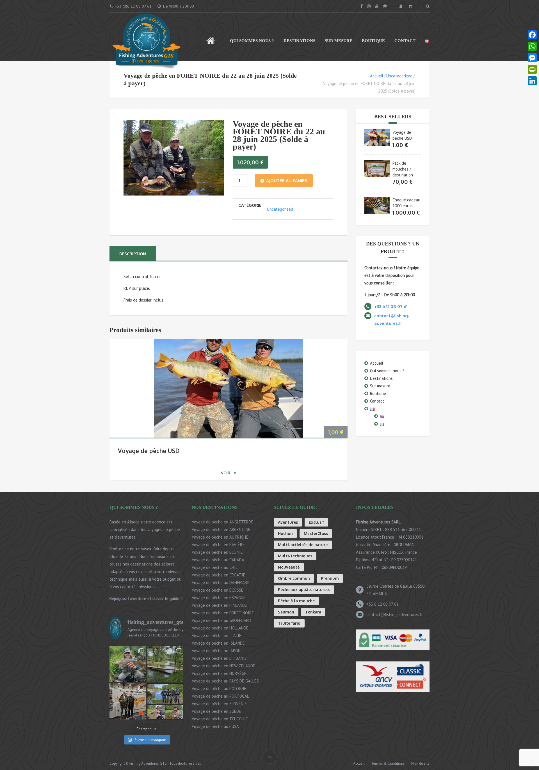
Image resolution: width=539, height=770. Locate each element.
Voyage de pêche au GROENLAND (221, 620)
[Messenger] (532, 58)
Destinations (299, 40)
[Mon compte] (401, 6)
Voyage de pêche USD (149, 450)
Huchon (285, 533)
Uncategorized (399, 76)
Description (132, 253)
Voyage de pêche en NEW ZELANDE (223, 665)
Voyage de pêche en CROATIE (218, 575)
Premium (330, 578)
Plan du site (420, 763)
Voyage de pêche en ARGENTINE (221, 529)
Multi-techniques (295, 555)
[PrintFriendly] (532, 69)
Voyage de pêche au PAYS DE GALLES (225, 681)
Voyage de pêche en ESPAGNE (219, 597)
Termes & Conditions (388, 763)
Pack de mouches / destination (402, 169)
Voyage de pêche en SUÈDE (216, 711)
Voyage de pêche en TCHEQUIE (220, 718)
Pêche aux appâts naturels (304, 589)
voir (225, 472)
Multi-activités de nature (303, 544)
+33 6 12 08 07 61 (382, 604)
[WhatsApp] (532, 46)
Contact (404, 40)
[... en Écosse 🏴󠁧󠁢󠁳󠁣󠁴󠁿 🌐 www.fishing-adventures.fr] (127, 664)
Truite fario (289, 623)
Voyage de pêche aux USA (215, 726)
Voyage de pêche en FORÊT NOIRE (223, 612)
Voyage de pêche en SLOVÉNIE (219, 703)
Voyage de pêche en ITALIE (216, 635)
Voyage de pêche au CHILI (215, 567)
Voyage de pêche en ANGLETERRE (222, 522)
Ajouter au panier (286, 180)
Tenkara (313, 612)
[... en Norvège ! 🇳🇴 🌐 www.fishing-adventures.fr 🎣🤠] (165, 701)
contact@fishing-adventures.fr (394, 614)
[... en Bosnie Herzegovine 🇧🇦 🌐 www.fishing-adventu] (165, 664)
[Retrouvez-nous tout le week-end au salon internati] (127, 701)
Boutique (373, 40)
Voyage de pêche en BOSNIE (217, 552)
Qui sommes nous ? (252, 40)
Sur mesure (338, 40)
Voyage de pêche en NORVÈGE (219, 673)
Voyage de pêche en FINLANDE (219, 605)
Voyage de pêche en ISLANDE (218, 643)
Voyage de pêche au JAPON (216, 650)
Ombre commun (294, 578)
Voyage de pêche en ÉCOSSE (217, 590)
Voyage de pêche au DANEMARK (221, 582)
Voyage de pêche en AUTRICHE (220, 537)
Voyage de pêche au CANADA (218, 559)
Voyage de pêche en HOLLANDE (220, 628)
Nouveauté (289, 567)
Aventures (288, 522)
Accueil (210, 38)
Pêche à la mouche (296, 600)
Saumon (286, 612)
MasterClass (316, 533)
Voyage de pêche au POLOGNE (219, 688)
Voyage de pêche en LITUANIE (219, 658)
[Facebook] (532, 35)
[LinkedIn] (532, 81)
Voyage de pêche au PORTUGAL (220, 696)
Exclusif (316, 522)
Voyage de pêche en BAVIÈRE (218, 544)
